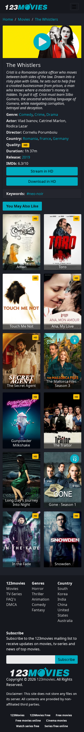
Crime (39, 114)
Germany (61, 138)
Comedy (26, 114)
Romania (30, 138)
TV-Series (14, 593)
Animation (40, 599)
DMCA (11, 604)
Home (8, 19)
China (62, 604)
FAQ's (11, 599)
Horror (38, 588)
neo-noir (36, 193)
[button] (42, 42)
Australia (65, 620)
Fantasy (38, 609)
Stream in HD (42, 171)
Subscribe (66, 659)
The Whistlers (46, 19)
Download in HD (42, 181)
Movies (24, 19)
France (45, 138)
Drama (52, 114)
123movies (46, 679)
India (62, 599)
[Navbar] (74, 6)
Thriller (38, 593)
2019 (26, 157)
